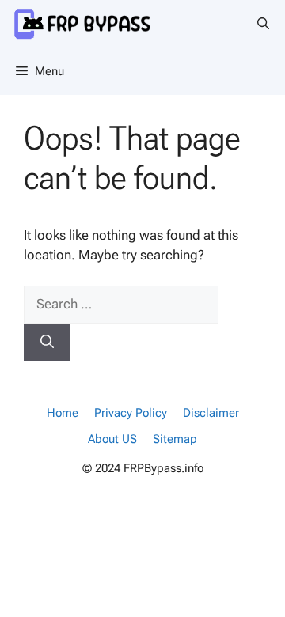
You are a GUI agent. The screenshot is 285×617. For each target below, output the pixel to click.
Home (62, 413)
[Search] (47, 342)
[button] (263, 23)
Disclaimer (211, 413)
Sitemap (175, 439)
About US (112, 439)
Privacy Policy (130, 413)
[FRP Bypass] (97, 23)
